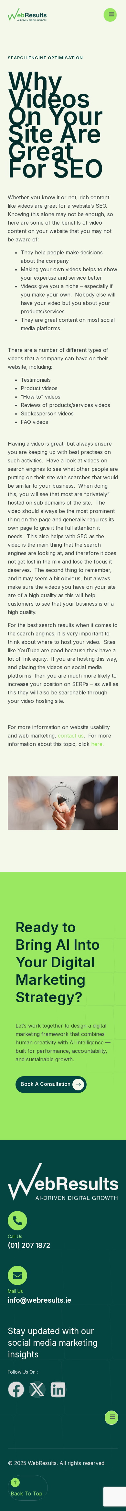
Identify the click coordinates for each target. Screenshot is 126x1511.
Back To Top (26, 1493)
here (96, 744)
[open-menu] (110, 15)
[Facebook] (16, 1389)
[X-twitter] (37, 1389)
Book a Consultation (45, 1084)
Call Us (15, 1236)
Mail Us (15, 1291)
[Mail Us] (17, 1275)
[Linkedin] (58, 1389)
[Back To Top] (15, 1482)
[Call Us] (17, 1220)
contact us (71, 735)
